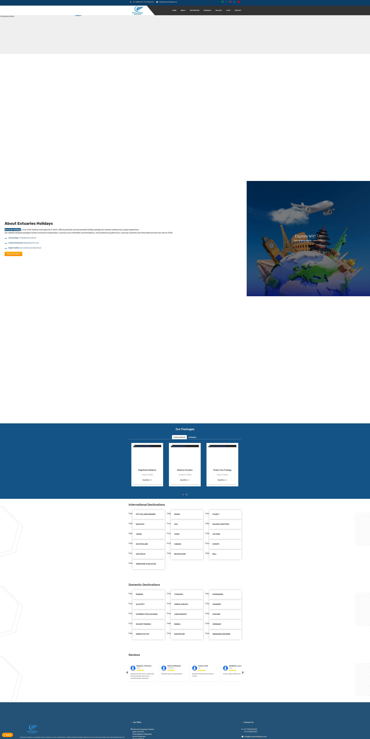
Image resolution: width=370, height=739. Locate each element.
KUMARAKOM (218, 594)
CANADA (177, 544)
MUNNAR (139, 594)
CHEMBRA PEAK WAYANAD (147, 614)
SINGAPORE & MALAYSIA (146, 564)
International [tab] (179, 437)
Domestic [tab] (192, 437)
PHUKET (216, 514)
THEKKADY (178, 594)
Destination (194, 10)
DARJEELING (179, 634)
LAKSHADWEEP (180, 614)
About (183, 10)
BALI (214, 554)
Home (174, 10)
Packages (207, 10)
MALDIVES (140, 524)
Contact (238, 10)
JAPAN (139, 534)
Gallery (218, 10)
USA (176, 524)
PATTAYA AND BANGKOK (146, 514)
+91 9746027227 (148, 2)
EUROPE (216, 544)
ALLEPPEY (140, 604)
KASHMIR (216, 614)
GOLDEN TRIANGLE (143, 624)
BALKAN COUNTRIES (221, 524)
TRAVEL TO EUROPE (222, 470)
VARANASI (217, 624)
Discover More (13, 253)
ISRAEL (177, 514)
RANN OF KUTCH (142, 634)
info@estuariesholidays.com (255, 737)
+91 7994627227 (137, 2)
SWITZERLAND (142, 544)
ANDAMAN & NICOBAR (221, 634)
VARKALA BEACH (181, 604)
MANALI (177, 624)
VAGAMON (217, 604)
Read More (146, 480)
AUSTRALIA (140, 554)
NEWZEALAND (180, 554)
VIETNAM (216, 534)
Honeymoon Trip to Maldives (185, 468)
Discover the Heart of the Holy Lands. (147, 468)
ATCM (228, 10)
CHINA (176, 534)
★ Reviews (7, 735)
